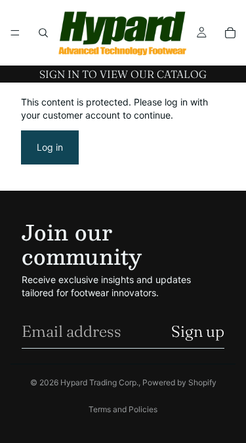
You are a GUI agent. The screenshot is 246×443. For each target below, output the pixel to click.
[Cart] (230, 32)
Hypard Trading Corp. (99, 382)
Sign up (197, 331)
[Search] (43, 32)
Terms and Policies (123, 409)
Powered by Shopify (179, 382)
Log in (50, 147)
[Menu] (15, 33)
